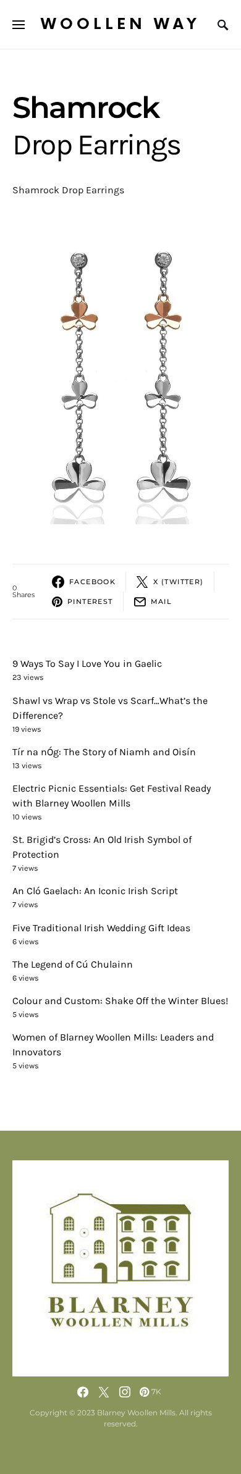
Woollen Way (120, 24)
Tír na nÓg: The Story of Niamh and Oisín (104, 752)
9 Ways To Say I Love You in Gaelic (87, 663)
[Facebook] (82, 1391)
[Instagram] (124, 1391)
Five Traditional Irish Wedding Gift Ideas (101, 928)
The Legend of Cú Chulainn (72, 964)
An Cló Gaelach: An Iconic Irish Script (95, 891)
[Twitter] (103, 1391)
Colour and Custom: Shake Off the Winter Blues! (120, 1001)
